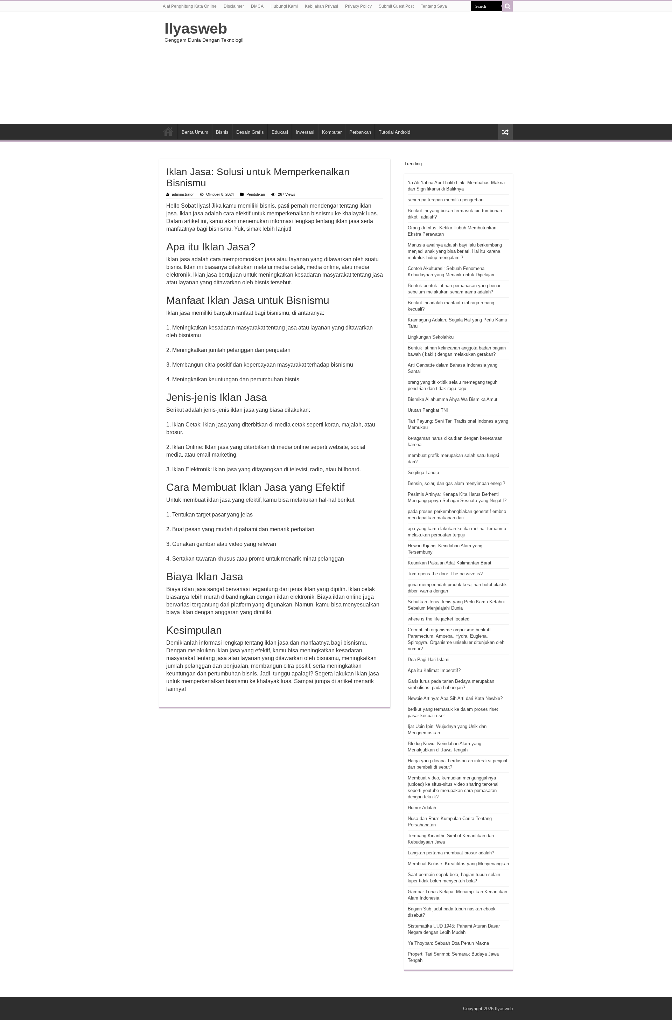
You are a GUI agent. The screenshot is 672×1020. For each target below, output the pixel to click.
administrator (183, 194)
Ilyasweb (195, 28)
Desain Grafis (250, 132)
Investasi (305, 132)
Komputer (332, 132)
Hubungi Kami (284, 6)
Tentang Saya (434, 6)
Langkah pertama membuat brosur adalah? (451, 852)
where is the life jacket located (438, 619)
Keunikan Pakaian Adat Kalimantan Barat (449, 562)
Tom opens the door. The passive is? (445, 573)
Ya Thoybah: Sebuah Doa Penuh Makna (448, 943)
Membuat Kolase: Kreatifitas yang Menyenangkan (458, 863)
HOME (168, 131)
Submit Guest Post (396, 6)
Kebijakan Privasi (321, 6)
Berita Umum (195, 132)
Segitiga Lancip (423, 472)
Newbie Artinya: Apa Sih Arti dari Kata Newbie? (455, 698)
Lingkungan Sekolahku (431, 337)
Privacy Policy (358, 6)
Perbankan (360, 132)
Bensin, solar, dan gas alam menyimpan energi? (456, 483)
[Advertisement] (380, 68)
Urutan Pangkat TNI (428, 410)
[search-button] (507, 6)
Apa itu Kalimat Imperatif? (434, 670)
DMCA (257, 6)
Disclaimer (234, 6)
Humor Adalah (422, 807)
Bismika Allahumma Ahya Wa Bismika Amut (452, 399)
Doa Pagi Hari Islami (428, 659)
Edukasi (280, 132)
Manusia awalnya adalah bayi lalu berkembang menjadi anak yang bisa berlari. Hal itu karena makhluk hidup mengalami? (455, 251)
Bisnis (222, 132)
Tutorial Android (394, 132)
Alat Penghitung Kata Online (190, 6)
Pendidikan (255, 194)
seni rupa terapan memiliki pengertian (445, 199)
